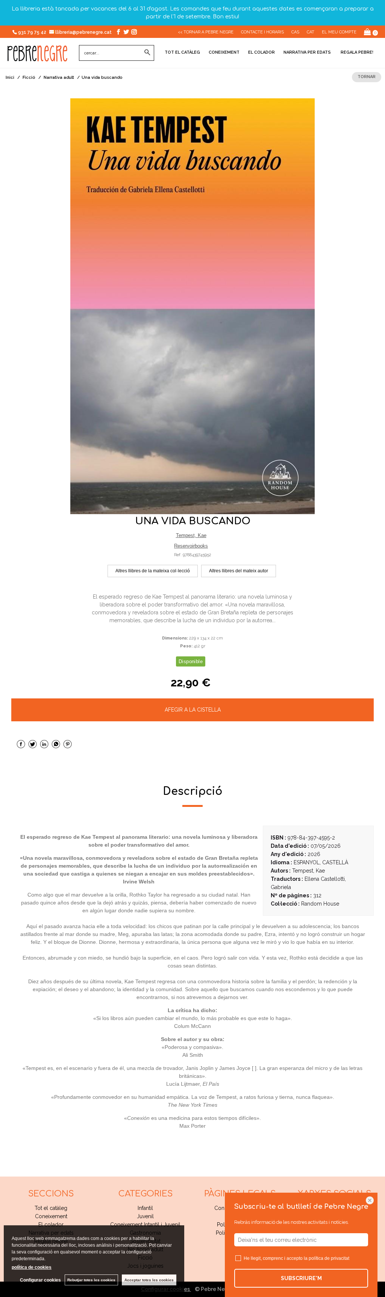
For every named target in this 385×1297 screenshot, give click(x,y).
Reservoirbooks (191, 546)
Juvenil (145, 1216)
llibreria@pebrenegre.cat (84, 32)
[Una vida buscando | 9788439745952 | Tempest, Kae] (192, 306)
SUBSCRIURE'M (301, 1278)
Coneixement (224, 52)
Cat (310, 32)
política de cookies (32, 1267)
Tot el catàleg (182, 52)
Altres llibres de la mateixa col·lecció (152, 570)
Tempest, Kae (191, 535)
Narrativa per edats (307, 52)
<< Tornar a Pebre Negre (205, 32)
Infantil (145, 1208)
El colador (261, 52)
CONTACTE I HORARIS (262, 32)
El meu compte (339, 32)
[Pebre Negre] (37, 57)
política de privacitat (329, 1258)
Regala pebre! (356, 52)
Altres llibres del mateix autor (238, 570)
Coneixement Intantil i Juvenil (145, 1225)
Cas (295, 32)
